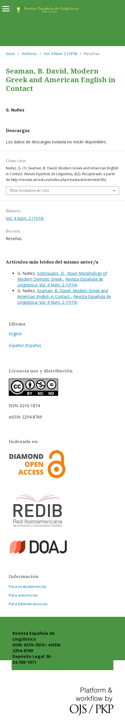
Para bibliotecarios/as (28, 603)
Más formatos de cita (29, 190)
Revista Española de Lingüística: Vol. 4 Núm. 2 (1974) (60, 282)
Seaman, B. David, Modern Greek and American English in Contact (62, 293)
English (15, 334)
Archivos (29, 53)
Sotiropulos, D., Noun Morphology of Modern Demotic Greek (62, 276)
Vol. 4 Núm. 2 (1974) (60, 53)
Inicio (10, 53)
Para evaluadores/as (28, 586)
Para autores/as (23, 595)
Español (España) (25, 345)
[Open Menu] (6, 8)
